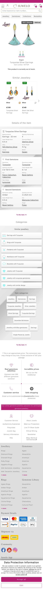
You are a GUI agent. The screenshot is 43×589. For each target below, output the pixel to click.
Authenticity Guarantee (11, 424)
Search (40, 11)
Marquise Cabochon (30, 200)
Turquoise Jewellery (14, 306)
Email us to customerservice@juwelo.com (18, 396)
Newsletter (32, 434)
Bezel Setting (27, 175)
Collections (27, 16)
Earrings (5, 152)
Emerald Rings (6, 458)
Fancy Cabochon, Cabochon (9, 176)
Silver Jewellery (30, 306)
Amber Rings (6, 488)
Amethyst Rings (7, 491)
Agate (24, 451)
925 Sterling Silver (9, 147)
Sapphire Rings (6, 465)
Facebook (3, 550)
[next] (38, 101)
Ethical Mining (31, 431)
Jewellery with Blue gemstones (16, 328)
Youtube (9, 550)
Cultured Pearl (27, 505)
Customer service (11, 392)
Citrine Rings (6, 501)
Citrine (24, 472)
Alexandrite (26, 454)
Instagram (15, 550)
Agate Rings (5, 484)
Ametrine (25, 461)
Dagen (24, 152)
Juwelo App (11, 431)
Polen (24, 205)
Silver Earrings (13, 313)
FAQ (11, 438)
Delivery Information (11, 434)
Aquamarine (26, 468)
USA (24, 182)
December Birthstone (21, 321)
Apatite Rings (6, 495)
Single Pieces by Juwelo (21, 335)
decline (31, 569)
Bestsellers (38, 16)
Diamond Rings (6, 454)
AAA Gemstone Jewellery (10, 468)
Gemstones (16, 16)
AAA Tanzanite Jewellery (10, 472)
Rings (3, 451)
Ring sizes (11, 428)
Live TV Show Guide (31, 428)
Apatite (25, 465)
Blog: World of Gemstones (31, 439)
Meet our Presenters (31, 424)
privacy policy (20, 575)
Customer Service (11, 421)
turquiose (6, 182)
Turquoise (6, 165)
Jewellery (5, 16)
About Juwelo (32, 421)
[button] (2, 5)
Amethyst (25, 458)
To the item (20, 215)
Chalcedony (26, 501)
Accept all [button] (21, 579)
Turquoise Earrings (28, 313)
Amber (24, 488)
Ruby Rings (5, 461)
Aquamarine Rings (8, 498)
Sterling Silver (28, 142)
